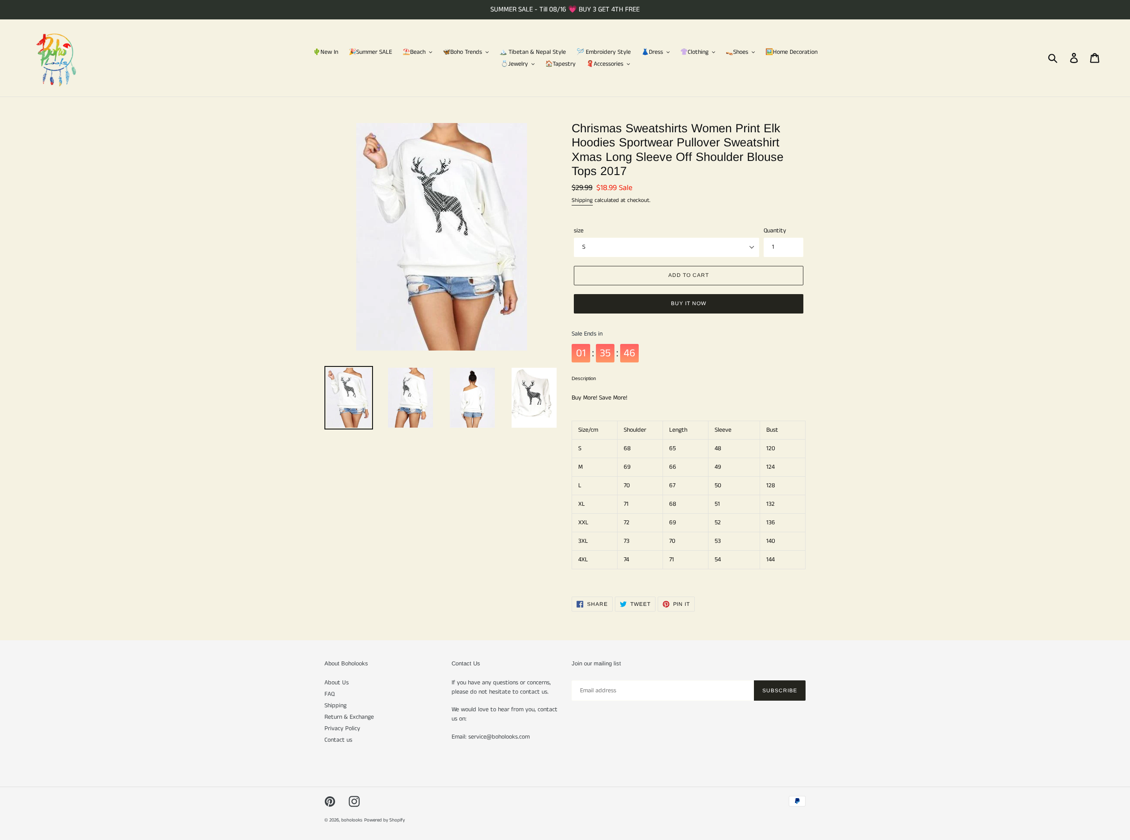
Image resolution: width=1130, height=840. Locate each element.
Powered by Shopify (384, 820)
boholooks (351, 820)
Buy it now (688, 303)
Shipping (582, 200)
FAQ (329, 694)
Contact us (338, 739)
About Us (336, 682)
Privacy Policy (342, 728)
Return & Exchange (349, 717)
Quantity (775, 230)
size (579, 230)
